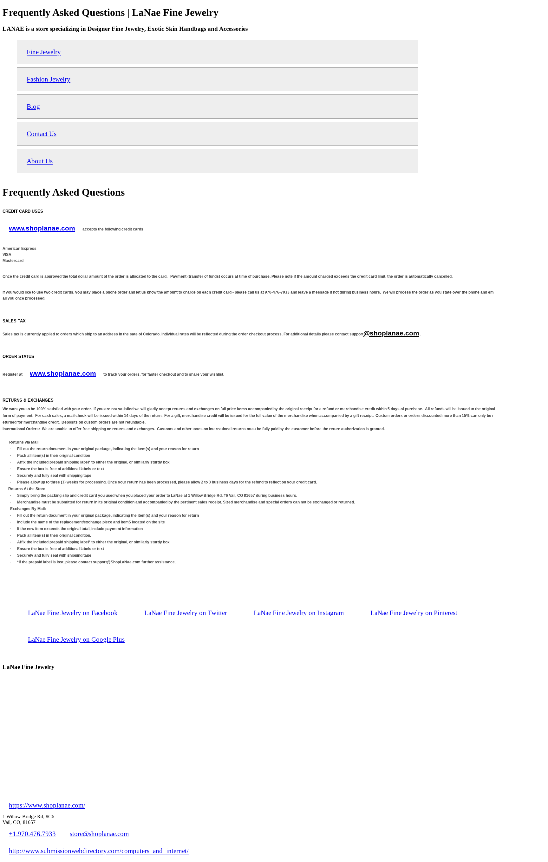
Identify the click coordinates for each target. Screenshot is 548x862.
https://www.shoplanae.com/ (47, 805)
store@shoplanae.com (99, 833)
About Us (40, 161)
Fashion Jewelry (48, 79)
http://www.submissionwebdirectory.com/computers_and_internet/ (99, 850)
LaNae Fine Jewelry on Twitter (185, 612)
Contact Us (41, 133)
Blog (33, 106)
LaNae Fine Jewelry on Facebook (73, 612)
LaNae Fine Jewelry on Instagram (299, 612)
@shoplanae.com (391, 333)
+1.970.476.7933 (32, 833)
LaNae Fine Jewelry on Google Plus (76, 639)
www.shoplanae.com (42, 228)
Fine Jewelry (44, 51)
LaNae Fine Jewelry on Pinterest (413, 612)
